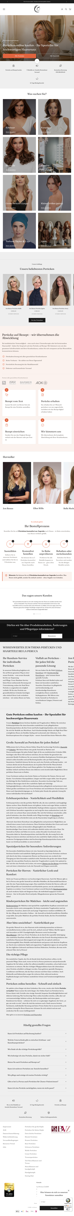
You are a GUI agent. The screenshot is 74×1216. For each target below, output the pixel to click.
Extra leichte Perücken (33, 1133)
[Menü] (71, 1198)
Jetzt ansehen (11, 132)
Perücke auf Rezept (60, 1105)
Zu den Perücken (37, 320)
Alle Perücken (19, 56)
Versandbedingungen (10, 1140)
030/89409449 (60, 72)
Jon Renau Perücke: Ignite (37, 308)
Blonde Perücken (31, 1137)
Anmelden (54, 1208)
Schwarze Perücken (32, 1147)
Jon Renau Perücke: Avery (60, 308)
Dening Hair (29, 1176)
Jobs (4, 1147)
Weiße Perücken (31, 1150)
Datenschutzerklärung (11, 1133)
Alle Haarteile (54, 56)
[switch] (68, 1209)
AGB (4, 1130)
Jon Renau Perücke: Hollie (13, 308)
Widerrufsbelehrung (10, 1137)
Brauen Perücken (31, 1140)
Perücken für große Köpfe (34, 1127)
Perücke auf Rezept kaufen (14, 70)
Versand (37, 72)
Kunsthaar (39, 673)
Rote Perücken (30, 1144)
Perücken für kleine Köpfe (34, 1130)
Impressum (7, 1127)
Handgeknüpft (30, 1172)
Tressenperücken (31, 1157)
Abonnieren (52, 636)
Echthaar (59, 670)
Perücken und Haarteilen (33, 1015)
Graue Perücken (31, 1154)
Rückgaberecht (39, 83)
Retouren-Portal (9, 1144)
